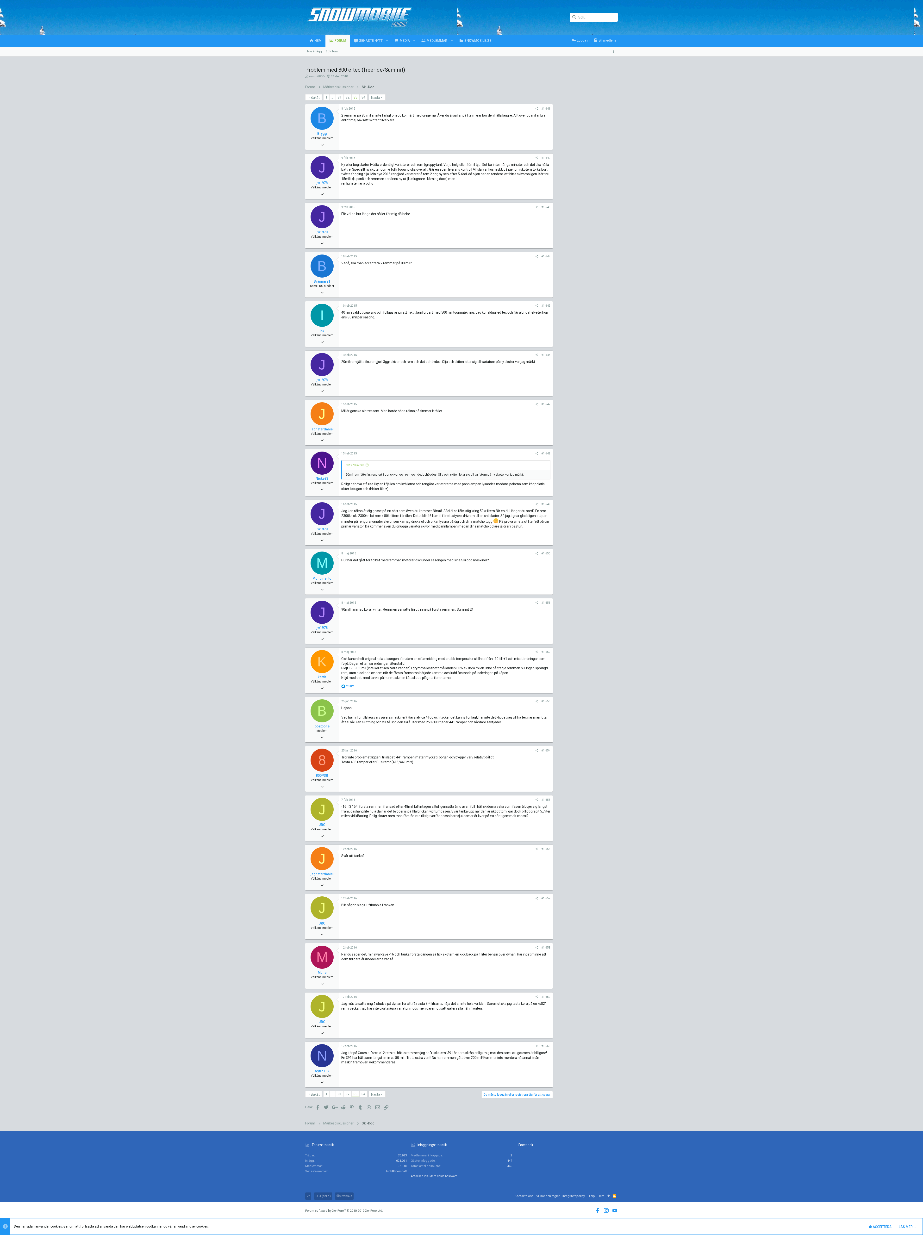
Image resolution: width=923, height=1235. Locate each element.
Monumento (321, 578)
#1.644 (545, 256)
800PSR (322, 775)
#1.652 (545, 652)
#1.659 (545, 997)
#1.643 (545, 207)
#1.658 (545, 947)
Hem (601, 1196)
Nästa (375, 97)
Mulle (322, 972)
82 (347, 97)
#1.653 (545, 701)
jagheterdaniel (322, 429)
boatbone (322, 726)
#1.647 (545, 404)
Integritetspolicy (573, 1196)
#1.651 (545, 602)
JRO (322, 825)
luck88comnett (396, 1171)
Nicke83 (322, 478)
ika (322, 331)
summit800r (317, 76)
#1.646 (545, 355)
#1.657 (545, 898)
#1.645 (545, 305)
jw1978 (322, 183)
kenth (322, 677)
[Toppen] (608, 1196)
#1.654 (545, 750)
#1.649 (545, 504)
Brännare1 (322, 281)
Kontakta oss (524, 1196)
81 (340, 97)
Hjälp (591, 1196)
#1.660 (545, 1046)
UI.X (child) (323, 1196)
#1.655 (545, 799)
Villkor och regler (548, 1196)
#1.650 (545, 553)
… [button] (332, 97)
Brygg (322, 134)
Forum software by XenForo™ (344, 1210)
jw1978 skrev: (355, 465)
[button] (387, 40)
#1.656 (545, 849)
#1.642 (545, 158)
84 (363, 97)
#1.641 (545, 108)
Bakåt (315, 97)
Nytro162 (322, 1071)
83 (355, 97)
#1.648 (545, 453)
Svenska (346, 1196)
